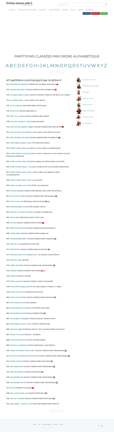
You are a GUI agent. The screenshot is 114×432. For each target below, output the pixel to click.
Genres (65, 10)
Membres (89, 10)
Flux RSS (55, 424)
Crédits (104, 13)
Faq (40, 424)
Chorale (42, 10)
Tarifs (80, 10)
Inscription (96, 13)
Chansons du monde (88, 80)
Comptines (85, 92)
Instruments (54, 10)
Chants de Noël (87, 104)
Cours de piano (87, 123)
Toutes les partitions (27, 10)
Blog (73, 10)
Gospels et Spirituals (88, 111)
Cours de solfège (87, 117)
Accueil (12, 10)
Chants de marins (87, 98)
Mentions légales (47, 424)
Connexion (87, 13)
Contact (61, 424)
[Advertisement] (57, 29)
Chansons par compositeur (90, 86)
